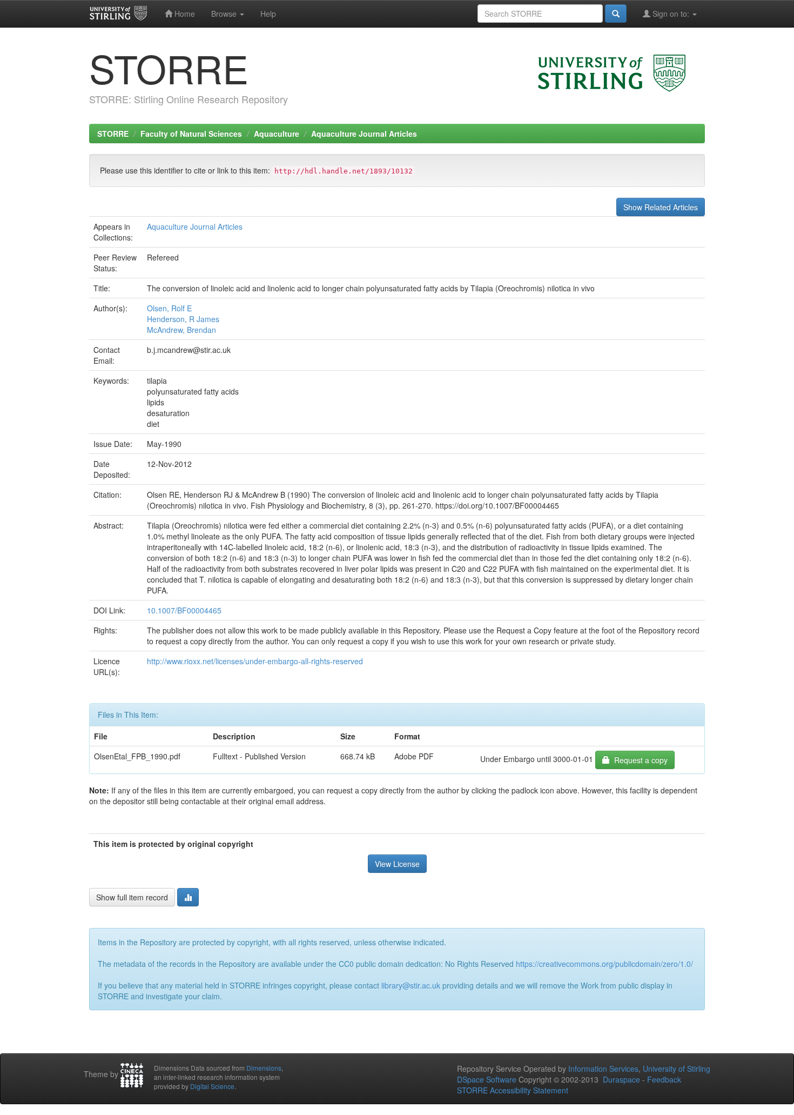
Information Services (603, 1068)
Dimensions (263, 1067)
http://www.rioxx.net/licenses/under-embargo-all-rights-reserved (255, 661)
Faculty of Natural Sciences (191, 133)
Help (268, 13)
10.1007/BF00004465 (184, 610)
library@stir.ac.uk (410, 985)
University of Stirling (676, 1068)
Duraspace (621, 1079)
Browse (225, 13)
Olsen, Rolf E (169, 308)
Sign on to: (670, 13)
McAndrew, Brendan (181, 329)
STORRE (113, 133)
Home (183, 13)
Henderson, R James (183, 318)
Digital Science (212, 1086)
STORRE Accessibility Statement (512, 1090)
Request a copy (639, 760)
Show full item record (132, 897)
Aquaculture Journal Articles (364, 133)
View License (397, 863)
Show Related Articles (660, 207)
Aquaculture (276, 133)
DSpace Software (486, 1079)
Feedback (664, 1079)
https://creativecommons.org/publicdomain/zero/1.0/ (604, 963)
